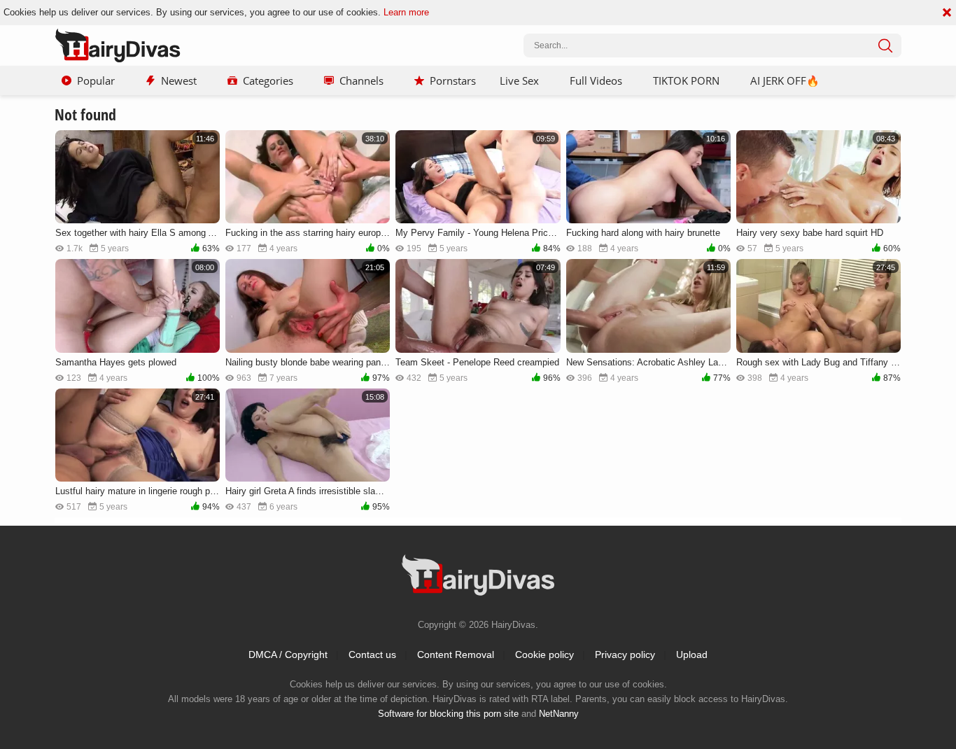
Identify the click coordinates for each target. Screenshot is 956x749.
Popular (96, 81)
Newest (179, 81)
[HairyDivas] (118, 45)
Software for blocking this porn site (448, 713)
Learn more (406, 12)
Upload (692, 654)
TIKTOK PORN (686, 81)
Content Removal (455, 654)
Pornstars (453, 81)
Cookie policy (544, 654)
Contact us (372, 654)
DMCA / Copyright (288, 654)
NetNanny (559, 713)
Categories (268, 81)
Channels (361, 81)
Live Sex (519, 81)
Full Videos (596, 81)
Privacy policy (625, 654)
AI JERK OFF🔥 (785, 81)
